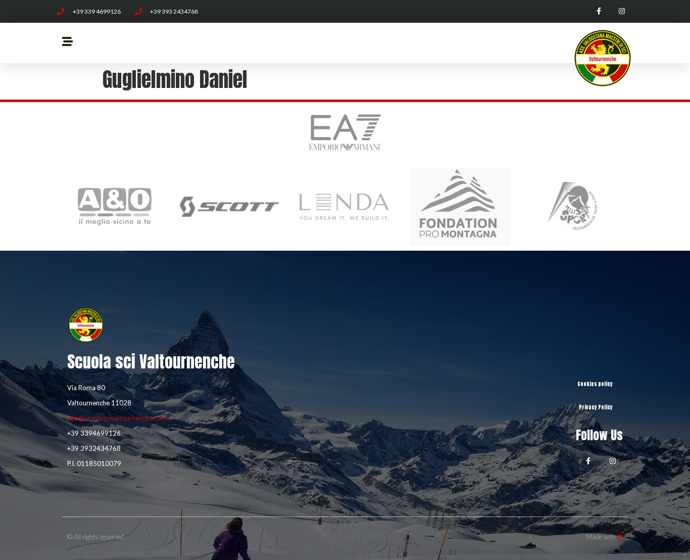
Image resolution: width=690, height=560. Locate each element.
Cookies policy (595, 384)
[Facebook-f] (598, 11)
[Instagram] (621, 11)
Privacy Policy (596, 407)
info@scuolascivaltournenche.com (117, 418)
